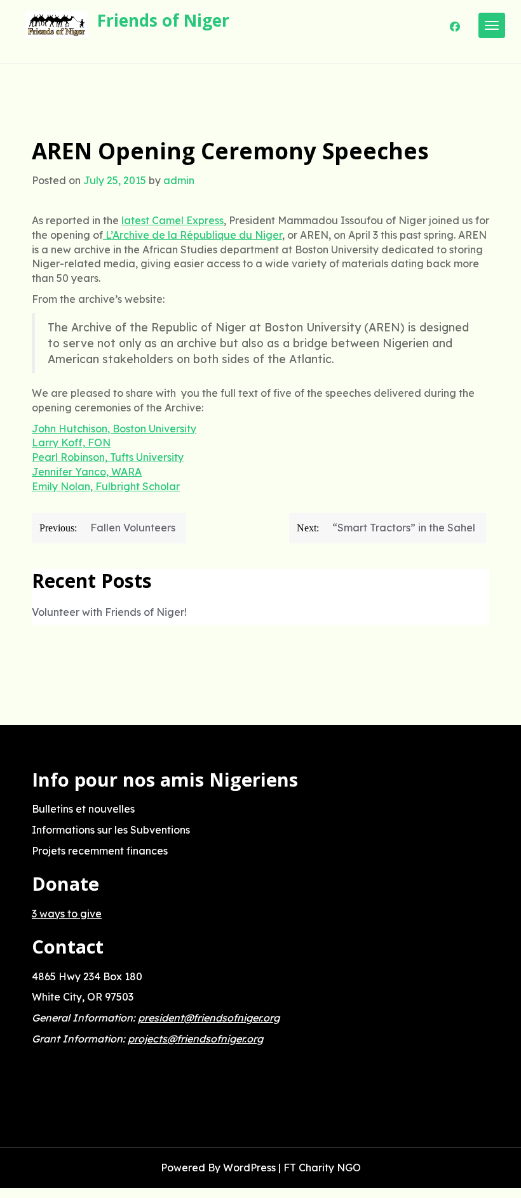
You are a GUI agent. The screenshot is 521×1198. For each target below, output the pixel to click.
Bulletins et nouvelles (83, 808)
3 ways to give (67, 913)
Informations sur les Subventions (111, 829)
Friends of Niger (163, 20)
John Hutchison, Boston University (114, 428)
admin (178, 180)
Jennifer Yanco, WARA (87, 471)
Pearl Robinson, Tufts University (108, 457)
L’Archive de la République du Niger (192, 235)
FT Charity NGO (322, 1167)
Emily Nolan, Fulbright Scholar (106, 486)
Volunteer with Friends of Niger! (109, 612)
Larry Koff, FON (71, 442)
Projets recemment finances (100, 850)
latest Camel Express (172, 220)
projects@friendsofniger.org (195, 1038)
